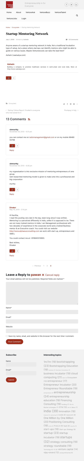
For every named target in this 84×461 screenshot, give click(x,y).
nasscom (71, 415)
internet (47, 415)
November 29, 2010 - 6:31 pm (21, 132)
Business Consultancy (63, 370)
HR (69, 407)
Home (8, 27)
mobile (62, 415)
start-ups (51, 429)
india (51, 411)
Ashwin (26, 39)
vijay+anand (51, 452)
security (73, 426)
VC (55, 449)
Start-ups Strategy (67, 429)
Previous (38, 266)
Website (9, 327)
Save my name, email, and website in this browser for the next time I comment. (41, 336)
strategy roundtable (58, 445)
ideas (75, 407)
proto (51, 426)
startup (51, 432)
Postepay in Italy (70, 110)
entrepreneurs (48, 393)
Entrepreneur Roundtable (60, 388)
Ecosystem (15, 27)
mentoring (54, 415)
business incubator (57, 373)
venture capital (68, 449)
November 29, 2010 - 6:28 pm (21, 166)
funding (65, 404)
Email (8, 317)
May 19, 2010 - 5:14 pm (18, 209)
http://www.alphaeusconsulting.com (24, 231)
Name (9, 308)
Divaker (13, 207)
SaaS (67, 426)
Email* (8, 370)
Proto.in (58, 426)
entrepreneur (57, 381)
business (52, 370)
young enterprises (66, 453)
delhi (64, 378)
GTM (63, 407)
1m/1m (50, 361)
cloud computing (61, 375)
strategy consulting (64, 441)
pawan (36, 275)
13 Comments (73, 39)
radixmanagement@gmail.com (41, 137)
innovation (67, 411)
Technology (48, 449)
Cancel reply (52, 274)
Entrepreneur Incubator (60, 384)
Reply (12, 150)
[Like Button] (8, 78)
